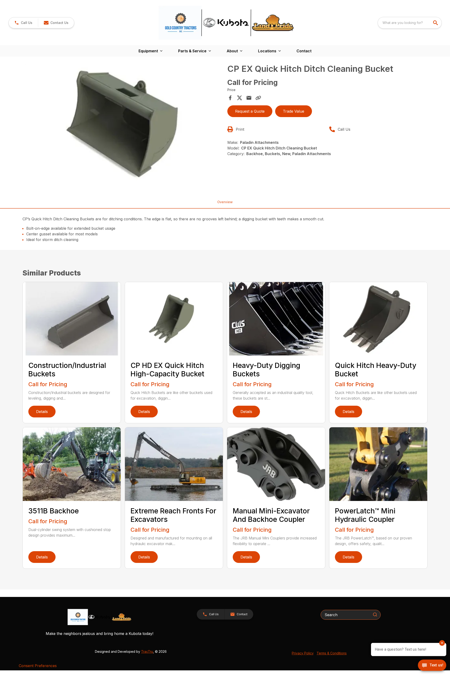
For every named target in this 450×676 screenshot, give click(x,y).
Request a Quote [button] (250, 111)
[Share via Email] (249, 98)
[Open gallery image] (123, 123)
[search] (436, 22)
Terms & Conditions (332, 653)
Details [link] (42, 411)
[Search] (375, 614)
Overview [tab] (225, 202)
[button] (23, 23)
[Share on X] (239, 98)
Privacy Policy (303, 653)
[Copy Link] (258, 98)
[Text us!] (432, 666)
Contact (303, 51)
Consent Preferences (38, 665)
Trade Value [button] (293, 111)
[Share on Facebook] (230, 98)
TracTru (147, 651)
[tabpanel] (123, 124)
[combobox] (410, 22)
